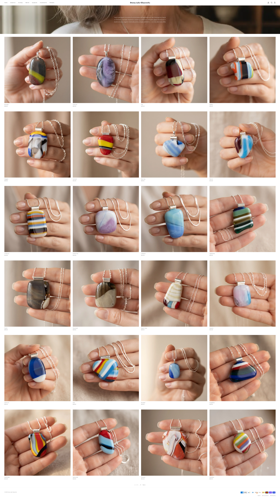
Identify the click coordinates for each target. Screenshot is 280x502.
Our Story (20, 2)
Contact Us (12, 2)
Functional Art (43, 2)
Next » (144, 485)
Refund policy (273, 495)
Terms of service (265, 495)
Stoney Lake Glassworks (12, 492)
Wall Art (27, 2)
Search (259, 495)
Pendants (52, 2)
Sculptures (34, 2)
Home (5, 2)
